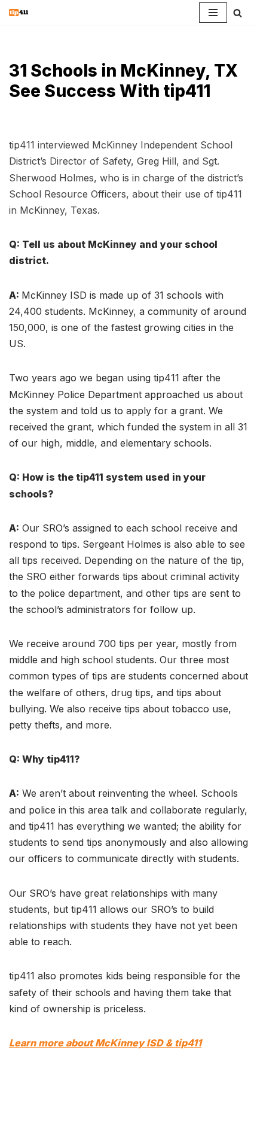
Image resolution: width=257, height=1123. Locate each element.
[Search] (237, 12)
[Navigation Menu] (213, 12)
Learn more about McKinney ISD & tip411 (105, 1043)
